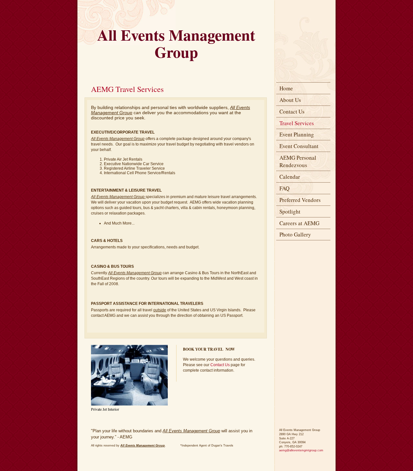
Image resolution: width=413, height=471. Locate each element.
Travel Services (296, 123)
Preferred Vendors (300, 200)
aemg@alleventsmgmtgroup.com (301, 450)
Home (286, 88)
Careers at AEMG (299, 223)
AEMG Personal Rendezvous (297, 161)
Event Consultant (298, 146)
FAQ (284, 188)
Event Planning (296, 134)
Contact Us (292, 111)
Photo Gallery (295, 234)
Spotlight (289, 211)
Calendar (289, 176)
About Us (290, 100)
